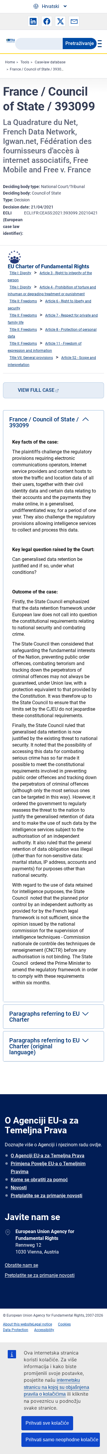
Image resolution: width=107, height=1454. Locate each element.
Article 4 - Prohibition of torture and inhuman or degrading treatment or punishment (52, 290)
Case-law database (50, 62)
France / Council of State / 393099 (37, 69)
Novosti (19, 1187)
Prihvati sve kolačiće (47, 1423)
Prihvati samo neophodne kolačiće (62, 1439)
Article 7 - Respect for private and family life (53, 319)
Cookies (64, 1324)
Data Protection (15, 1330)
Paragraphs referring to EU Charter (44, 1016)
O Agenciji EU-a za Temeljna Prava (47, 1155)
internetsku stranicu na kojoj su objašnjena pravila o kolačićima (56, 1387)
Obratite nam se (21, 1265)
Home (10, 62)
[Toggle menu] (99, 43)
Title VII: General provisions (31, 358)
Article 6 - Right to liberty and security (49, 304)
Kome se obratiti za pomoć (39, 1179)
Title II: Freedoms (23, 301)
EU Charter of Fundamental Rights (48, 266)
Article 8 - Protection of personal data (52, 333)
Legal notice (42, 1324)
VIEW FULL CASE (36, 390)
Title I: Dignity (20, 273)
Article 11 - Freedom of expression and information (44, 347)
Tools (25, 62)
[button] (33, 21)
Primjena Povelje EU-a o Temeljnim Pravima (48, 1167)
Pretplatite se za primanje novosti (46, 1195)
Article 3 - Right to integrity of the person (50, 276)
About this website (18, 1324)
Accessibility (44, 1330)
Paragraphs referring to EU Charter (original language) (44, 1046)
